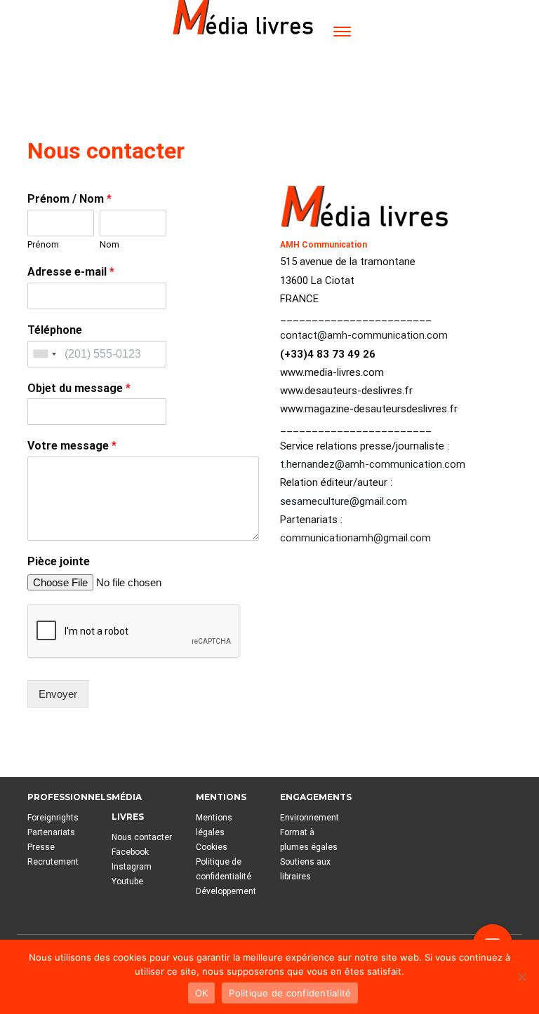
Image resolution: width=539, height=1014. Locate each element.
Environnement (309, 818)
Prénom (43, 244)
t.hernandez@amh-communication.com (372, 464)
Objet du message (79, 388)
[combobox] (44, 354)
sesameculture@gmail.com (343, 501)
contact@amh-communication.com (364, 335)
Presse (41, 847)
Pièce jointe (58, 561)
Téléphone (54, 330)
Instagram (132, 867)
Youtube (127, 881)
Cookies (211, 847)
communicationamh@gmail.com (355, 538)
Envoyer (58, 694)
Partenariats (51, 832)
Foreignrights (53, 818)
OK (201, 993)
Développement (226, 891)
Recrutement (53, 862)
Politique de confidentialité (290, 993)
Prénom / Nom (69, 198)
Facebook (130, 852)
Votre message (72, 445)
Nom (109, 244)
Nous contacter (142, 837)
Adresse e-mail (70, 271)
